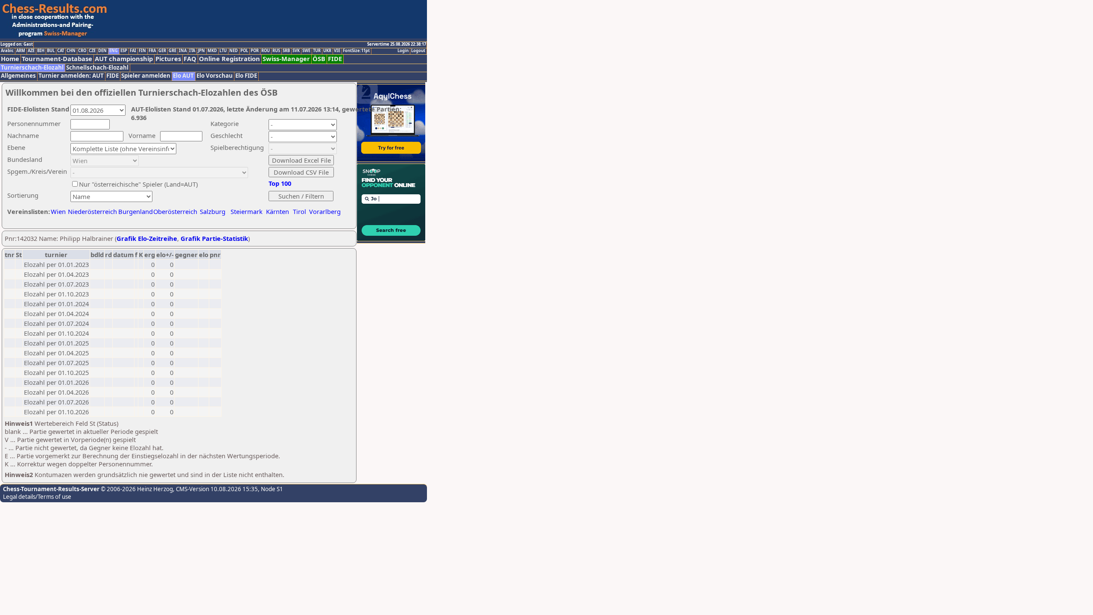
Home (10, 59)
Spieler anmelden (145, 75)
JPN (201, 50)
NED (233, 50)
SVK (296, 50)
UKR (327, 50)
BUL (51, 50)
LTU (223, 50)
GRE (172, 50)
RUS (276, 50)
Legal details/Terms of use (37, 497)
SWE (306, 50)
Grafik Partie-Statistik (214, 238)
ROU (265, 50)
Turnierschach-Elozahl (32, 67)
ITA (192, 50)
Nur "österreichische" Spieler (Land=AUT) (138, 184)
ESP (123, 50)
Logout (418, 50)
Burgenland (135, 211)
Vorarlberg (325, 211)
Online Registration (229, 59)
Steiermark (247, 211)
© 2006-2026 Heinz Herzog (136, 489)
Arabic (7, 50)
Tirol (299, 211)
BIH (40, 50)
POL (244, 50)
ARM (20, 50)
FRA (152, 50)
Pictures (168, 59)
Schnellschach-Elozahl (97, 67)
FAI (133, 50)
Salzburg (212, 211)
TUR (317, 50)
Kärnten (277, 211)
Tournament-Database (57, 59)
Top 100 (280, 183)
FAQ (190, 59)
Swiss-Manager (286, 59)
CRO (82, 50)
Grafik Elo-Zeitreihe (147, 238)
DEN (102, 50)
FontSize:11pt (356, 50)
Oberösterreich (175, 211)
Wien (58, 211)
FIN (142, 50)
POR (255, 50)
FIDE (335, 59)
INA (183, 50)
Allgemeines (18, 75)
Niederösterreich (91, 211)
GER (162, 50)
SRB (286, 50)
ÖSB (319, 59)
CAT (60, 50)
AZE (31, 50)
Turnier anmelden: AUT (71, 75)
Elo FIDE (246, 75)
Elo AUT (183, 75)
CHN (71, 50)
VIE (337, 50)
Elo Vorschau (214, 75)
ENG (113, 50)
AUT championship (124, 59)
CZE (92, 50)
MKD (212, 50)
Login (403, 50)
